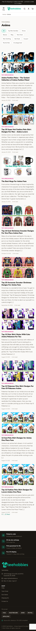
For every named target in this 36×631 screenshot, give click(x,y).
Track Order (5, 591)
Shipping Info (5, 598)
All (3, 31)
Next (8, 514)
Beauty (5, 35)
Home (4, 14)
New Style (20, 35)
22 (6, 514)
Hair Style (17, 39)
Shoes (24, 31)
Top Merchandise (13, 31)
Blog (12, 35)
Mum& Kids (6, 43)
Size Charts (5, 594)
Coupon (26, 39)
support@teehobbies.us (11, 578)
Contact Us (5, 601)
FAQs (3, 588)
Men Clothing (7, 39)
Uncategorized (17, 43)
